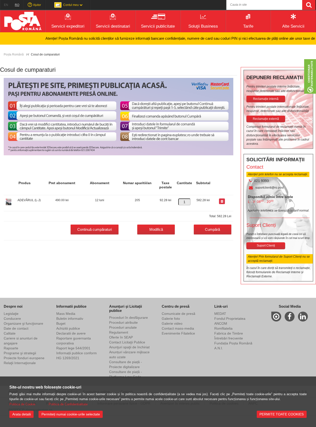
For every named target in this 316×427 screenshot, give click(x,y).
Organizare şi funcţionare (23, 323)
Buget (60, 323)
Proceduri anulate (123, 327)
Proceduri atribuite (123, 322)
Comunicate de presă (178, 314)
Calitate (10, 333)
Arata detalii (21, 414)
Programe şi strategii (20, 353)
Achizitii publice (68, 328)
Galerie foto (171, 318)
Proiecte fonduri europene (24, 358)
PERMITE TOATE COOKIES (281, 414)
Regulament (118, 332)
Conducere (12, 318)
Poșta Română (14, 54)
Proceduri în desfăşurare (128, 318)
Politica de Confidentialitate (68, 404)
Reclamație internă (265, 99)
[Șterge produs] (222, 201)
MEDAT (220, 314)
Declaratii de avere (71, 333)
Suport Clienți (266, 245)
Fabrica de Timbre (228, 333)
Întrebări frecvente (228, 338)
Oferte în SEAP (121, 337)
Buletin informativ (69, 318)
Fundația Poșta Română (233, 343)
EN (6, 5)
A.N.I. (218, 348)
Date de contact (16, 328)
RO (17, 5)
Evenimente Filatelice (178, 333)
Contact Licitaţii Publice (127, 342)
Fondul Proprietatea (229, 318)
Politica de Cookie (22, 404)
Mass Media (65, 314)
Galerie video (172, 323)
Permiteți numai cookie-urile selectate (70, 414)
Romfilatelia (223, 328)
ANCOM (220, 323)
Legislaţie (11, 314)
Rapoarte (11, 348)
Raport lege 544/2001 (73, 348)
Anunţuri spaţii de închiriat (129, 347)
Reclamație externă (266, 119)
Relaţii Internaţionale (20, 363)
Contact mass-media (178, 328)
